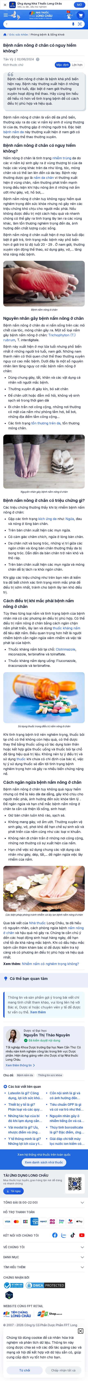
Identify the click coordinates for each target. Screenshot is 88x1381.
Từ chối (24, 1370)
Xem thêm (38, 1012)
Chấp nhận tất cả (63, 1370)
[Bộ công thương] (13, 1285)
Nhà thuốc (37, 923)
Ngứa (69, 519)
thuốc (21, 759)
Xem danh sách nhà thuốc (44, 1162)
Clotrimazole (65, 649)
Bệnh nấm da (25, 1075)
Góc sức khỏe (18, 34)
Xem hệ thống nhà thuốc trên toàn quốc (44, 1154)
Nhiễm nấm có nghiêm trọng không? (50, 964)
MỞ (79, 5)
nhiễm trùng (61, 158)
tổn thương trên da (45, 423)
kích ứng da (47, 519)
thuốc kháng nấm (66, 628)
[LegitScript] (23, 1295)
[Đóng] (4, 5)
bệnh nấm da (13, 132)
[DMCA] (45, 1285)
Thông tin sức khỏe (50, 1075)
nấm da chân (44, 178)
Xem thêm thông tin (19, 1065)
